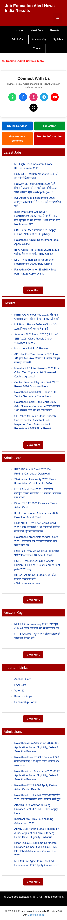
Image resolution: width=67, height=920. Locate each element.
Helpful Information (49, 136)
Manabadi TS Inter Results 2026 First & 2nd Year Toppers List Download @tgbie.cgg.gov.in (37, 372)
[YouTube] (55, 97)
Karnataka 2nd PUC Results (31, 348)
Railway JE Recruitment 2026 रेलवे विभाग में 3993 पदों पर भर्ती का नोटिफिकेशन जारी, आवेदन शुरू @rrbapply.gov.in (36, 188)
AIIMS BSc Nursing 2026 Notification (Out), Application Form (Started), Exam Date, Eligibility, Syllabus (36, 833)
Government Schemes (17, 138)
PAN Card (20, 684)
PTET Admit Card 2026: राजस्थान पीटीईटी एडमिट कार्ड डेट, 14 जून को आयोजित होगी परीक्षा (37, 493)
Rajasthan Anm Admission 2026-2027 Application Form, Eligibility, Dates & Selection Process (37, 747)
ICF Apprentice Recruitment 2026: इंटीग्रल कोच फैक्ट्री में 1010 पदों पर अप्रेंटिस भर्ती (37, 202)
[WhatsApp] (12, 97)
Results (55, 30)
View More (33, 290)
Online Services (17, 126)
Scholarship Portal (25, 702)
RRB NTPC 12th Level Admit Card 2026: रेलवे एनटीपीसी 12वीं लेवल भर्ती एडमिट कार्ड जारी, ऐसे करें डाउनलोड (37, 527)
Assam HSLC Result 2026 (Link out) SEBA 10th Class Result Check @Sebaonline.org (36, 338)
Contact (37, 48)
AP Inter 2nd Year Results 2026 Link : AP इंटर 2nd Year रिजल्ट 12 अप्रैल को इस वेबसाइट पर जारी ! (37, 358)
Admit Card (18, 39)
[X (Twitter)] (33, 108)
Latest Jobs (36, 30)
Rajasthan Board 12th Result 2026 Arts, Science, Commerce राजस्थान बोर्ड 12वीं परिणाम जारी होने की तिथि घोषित (37, 406)
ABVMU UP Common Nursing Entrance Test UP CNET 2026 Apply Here (36, 809)
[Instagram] (33, 97)
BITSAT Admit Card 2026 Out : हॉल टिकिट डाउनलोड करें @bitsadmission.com (35, 579)
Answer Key (39, 39)
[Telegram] (44, 97)
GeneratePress (36, 914)
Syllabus (58, 39)
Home (19, 30)
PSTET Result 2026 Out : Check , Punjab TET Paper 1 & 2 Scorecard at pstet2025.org (37, 565)
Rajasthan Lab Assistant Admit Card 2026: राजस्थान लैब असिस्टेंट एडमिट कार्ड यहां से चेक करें (36, 541)
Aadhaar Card (22, 679)
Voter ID (19, 690)
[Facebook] (23, 97)
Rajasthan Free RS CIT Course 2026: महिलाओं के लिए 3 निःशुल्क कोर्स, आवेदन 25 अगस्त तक (37, 761)
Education (49, 126)
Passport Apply (23, 696)
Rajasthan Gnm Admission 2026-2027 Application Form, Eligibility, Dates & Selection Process (37, 775)
